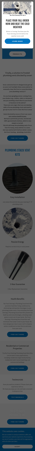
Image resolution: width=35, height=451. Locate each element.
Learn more (17, 41)
